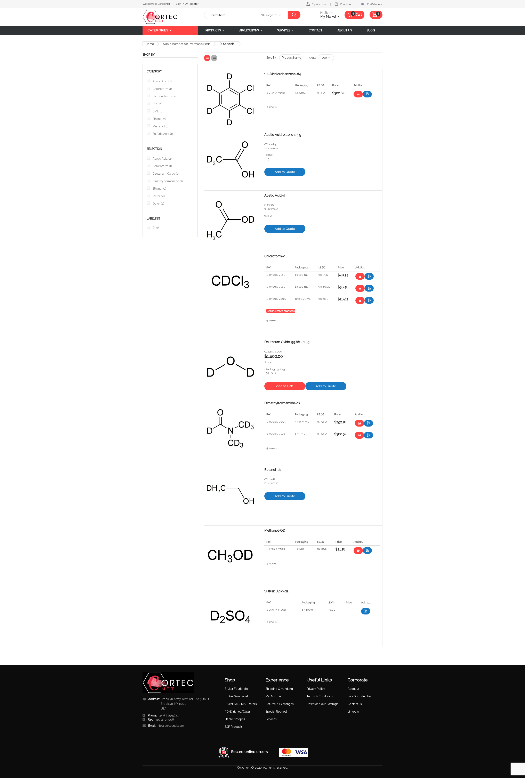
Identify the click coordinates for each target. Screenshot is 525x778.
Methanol (160, 126)
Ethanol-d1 (272, 470)
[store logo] (170, 17)
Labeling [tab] (153, 218)
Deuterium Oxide (165, 173)
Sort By (271, 57)
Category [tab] (154, 71)
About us (354, 688)
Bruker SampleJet (236, 696)
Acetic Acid (162, 81)
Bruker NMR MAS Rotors (241, 704)
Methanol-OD (274, 530)
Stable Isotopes (235, 719)
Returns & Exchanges (280, 704)
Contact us (355, 704)
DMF (157, 111)
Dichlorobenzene (165, 96)
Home (150, 44)
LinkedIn (353, 711)
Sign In (180, 3)
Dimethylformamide (167, 181)
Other (158, 203)
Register (193, 3)
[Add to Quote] (367, 94)
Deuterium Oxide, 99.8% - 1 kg (286, 342)
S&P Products (234, 726)
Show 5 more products (280, 310)
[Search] (294, 15)
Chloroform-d (274, 256)
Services (271, 719)
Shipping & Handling (279, 688)
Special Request (276, 711)
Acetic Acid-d (274, 195)
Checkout (346, 4)
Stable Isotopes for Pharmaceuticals (186, 44)
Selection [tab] (154, 148)
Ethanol (159, 118)
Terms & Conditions (320, 696)
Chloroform (162, 88)
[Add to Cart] (358, 94)
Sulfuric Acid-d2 (276, 591)
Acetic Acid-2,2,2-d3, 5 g (282, 135)
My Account (319, 4)
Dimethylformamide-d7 (282, 403)
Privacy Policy (316, 688)
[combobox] (230, 15)
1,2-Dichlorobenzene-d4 (282, 74)
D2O (157, 103)
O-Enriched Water (237, 711)
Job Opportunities (360, 696)
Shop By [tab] (149, 54)
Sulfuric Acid (162, 133)
